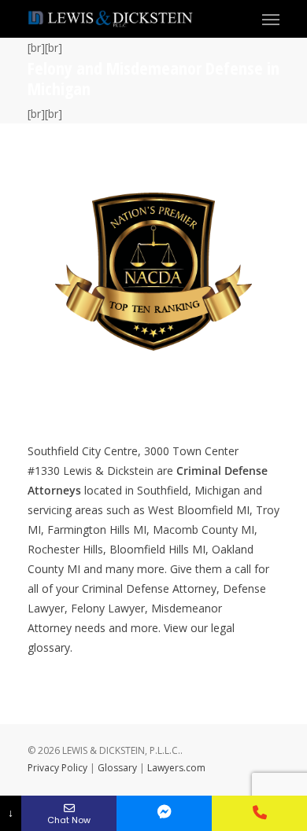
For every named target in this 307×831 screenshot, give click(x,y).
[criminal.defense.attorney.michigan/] (164, 813)
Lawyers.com (176, 767)
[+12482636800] (259, 813)
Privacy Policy (57, 767)
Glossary (117, 767)
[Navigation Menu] (270, 19)
